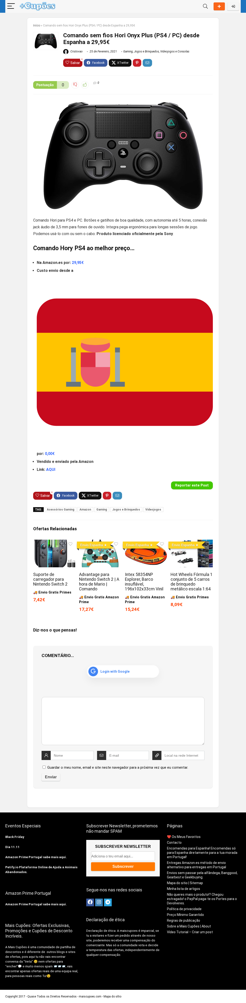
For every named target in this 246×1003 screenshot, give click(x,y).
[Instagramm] (99, 902)
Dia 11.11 (12, 847)
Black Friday (14, 837)
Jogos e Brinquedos (146, 51)
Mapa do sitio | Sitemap (185, 883)
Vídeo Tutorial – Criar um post (190, 932)
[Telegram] (108, 902)
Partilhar (219, 6)
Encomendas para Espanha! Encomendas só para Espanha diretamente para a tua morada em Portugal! (202, 852)
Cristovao (76, 51)
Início (36, 25)
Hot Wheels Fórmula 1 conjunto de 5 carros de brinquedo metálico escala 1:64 (192, 581)
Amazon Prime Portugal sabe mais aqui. (36, 857)
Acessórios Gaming (60, 509)
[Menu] (11, 6)
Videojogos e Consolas (174, 51)
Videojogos (153, 509)
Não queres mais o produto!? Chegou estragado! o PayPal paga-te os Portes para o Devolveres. (202, 899)
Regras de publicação (183, 920)
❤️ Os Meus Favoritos (184, 837)
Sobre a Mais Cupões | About (189, 926)
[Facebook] (90, 902)
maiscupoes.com (90, 996)
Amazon (85, 509)
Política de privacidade (184, 909)
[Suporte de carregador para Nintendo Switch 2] (54, 543)
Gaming (128, 51)
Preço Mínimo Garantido (185, 915)
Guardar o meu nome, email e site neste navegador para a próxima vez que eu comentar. (117, 767)
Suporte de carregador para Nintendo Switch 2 (50, 579)
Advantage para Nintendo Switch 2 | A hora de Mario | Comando (99, 581)
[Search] (205, 6)
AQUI (50, 469)
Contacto (174, 842)
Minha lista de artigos (183, 889)
